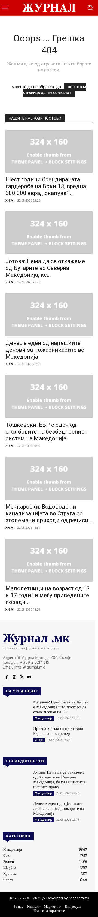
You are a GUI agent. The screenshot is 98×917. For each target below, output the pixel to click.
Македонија (44, 718)
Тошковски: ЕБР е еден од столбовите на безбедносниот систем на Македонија (46, 432)
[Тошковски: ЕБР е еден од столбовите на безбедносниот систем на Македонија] (49, 396)
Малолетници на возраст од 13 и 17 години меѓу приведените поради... (47, 595)
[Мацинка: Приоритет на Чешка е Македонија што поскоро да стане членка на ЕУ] (16, 710)
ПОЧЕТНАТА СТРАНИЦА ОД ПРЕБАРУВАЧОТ (55, 90)
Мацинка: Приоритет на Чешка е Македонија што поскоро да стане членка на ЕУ (60, 706)
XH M (9, 200)
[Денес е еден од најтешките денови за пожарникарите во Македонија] (49, 314)
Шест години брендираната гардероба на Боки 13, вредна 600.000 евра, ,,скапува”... (45, 186)
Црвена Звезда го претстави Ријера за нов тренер (58, 731)
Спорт (39, 740)
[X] (22, 677)
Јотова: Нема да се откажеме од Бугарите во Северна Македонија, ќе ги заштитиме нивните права (59, 779)
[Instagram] (14, 677)
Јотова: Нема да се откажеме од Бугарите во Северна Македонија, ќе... (45, 268)
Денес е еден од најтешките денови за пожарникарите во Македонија (44, 350)
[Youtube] (29, 677)
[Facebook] (6, 677)
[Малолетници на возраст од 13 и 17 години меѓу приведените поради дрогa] (49, 560)
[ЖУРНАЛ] (49, 7)
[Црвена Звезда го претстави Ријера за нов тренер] (16, 736)
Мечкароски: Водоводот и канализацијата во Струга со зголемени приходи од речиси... (49, 513)
